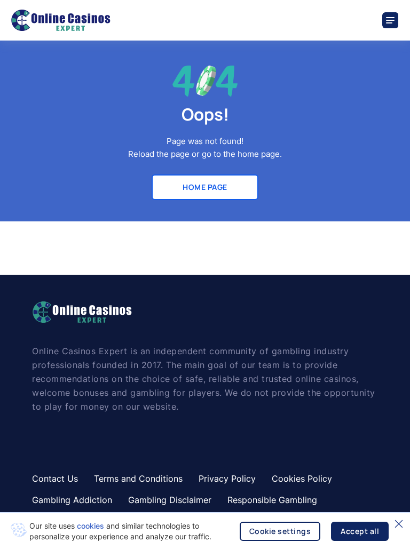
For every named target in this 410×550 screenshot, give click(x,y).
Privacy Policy (227, 478)
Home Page (205, 187)
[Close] (399, 524)
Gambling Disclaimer (169, 500)
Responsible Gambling (272, 500)
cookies (90, 525)
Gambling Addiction (72, 500)
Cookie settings (280, 531)
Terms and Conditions (138, 478)
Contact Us (55, 478)
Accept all (360, 531)
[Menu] (390, 20)
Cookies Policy (302, 478)
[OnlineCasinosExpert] (61, 20)
